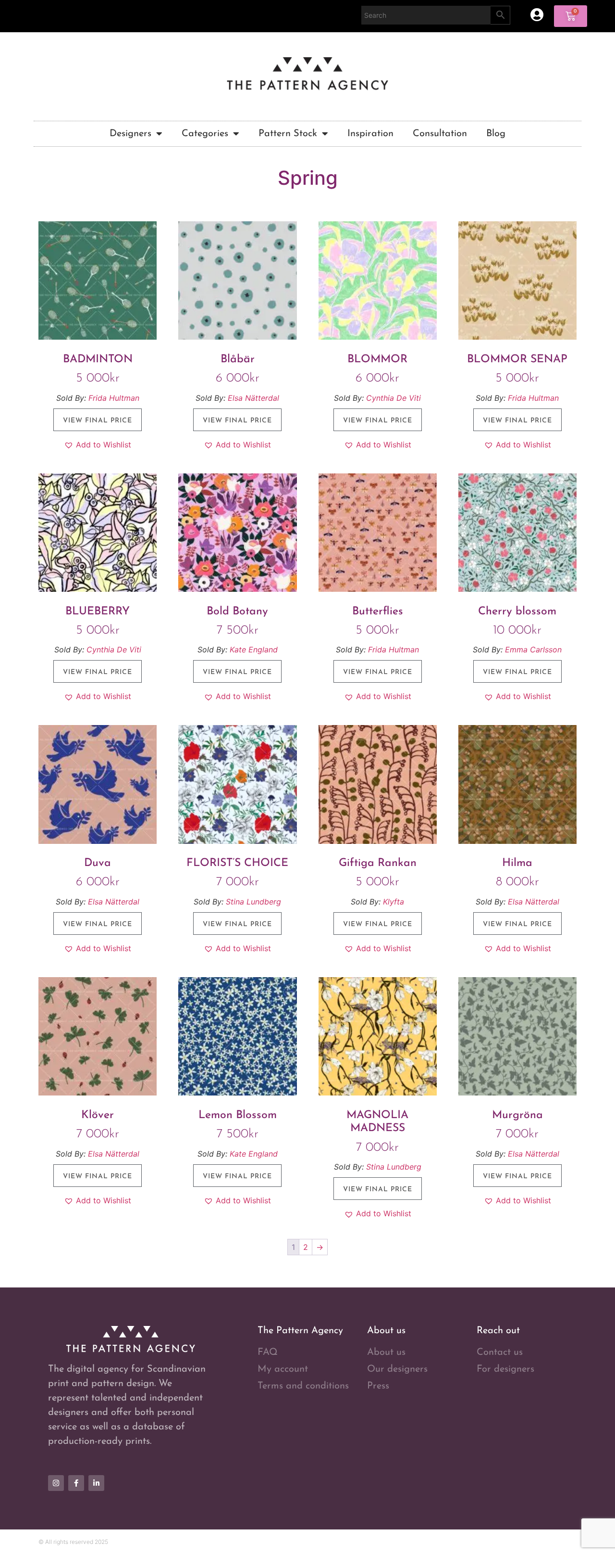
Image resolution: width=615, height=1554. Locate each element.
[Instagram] (56, 1483)
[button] (97, 444)
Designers (130, 134)
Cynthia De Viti (393, 398)
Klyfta (393, 901)
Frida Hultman (113, 398)
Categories (205, 134)
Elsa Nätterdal (253, 398)
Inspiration (370, 134)
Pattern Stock (287, 134)
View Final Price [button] (97, 420)
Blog (495, 134)
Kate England (254, 649)
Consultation (440, 134)
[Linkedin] (96, 1483)
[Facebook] (76, 1483)
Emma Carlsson (533, 649)
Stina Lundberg (253, 901)
